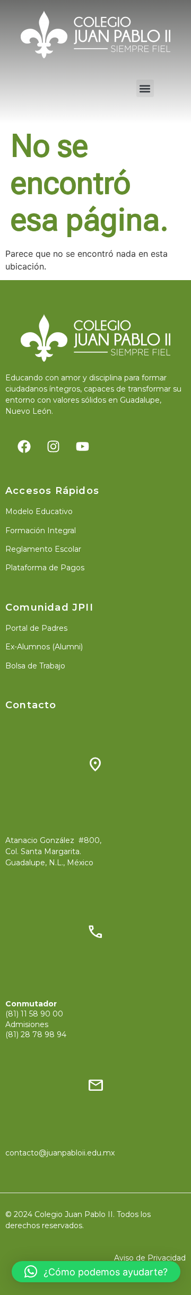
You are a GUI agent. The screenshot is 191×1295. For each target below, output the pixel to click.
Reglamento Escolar (43, 549)
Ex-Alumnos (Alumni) (44, 646)
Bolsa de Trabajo (35, 666)
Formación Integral (40, 530)
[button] (145, 88)
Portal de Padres (36, 628)
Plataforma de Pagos (44, 567)
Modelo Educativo (39, 511)
